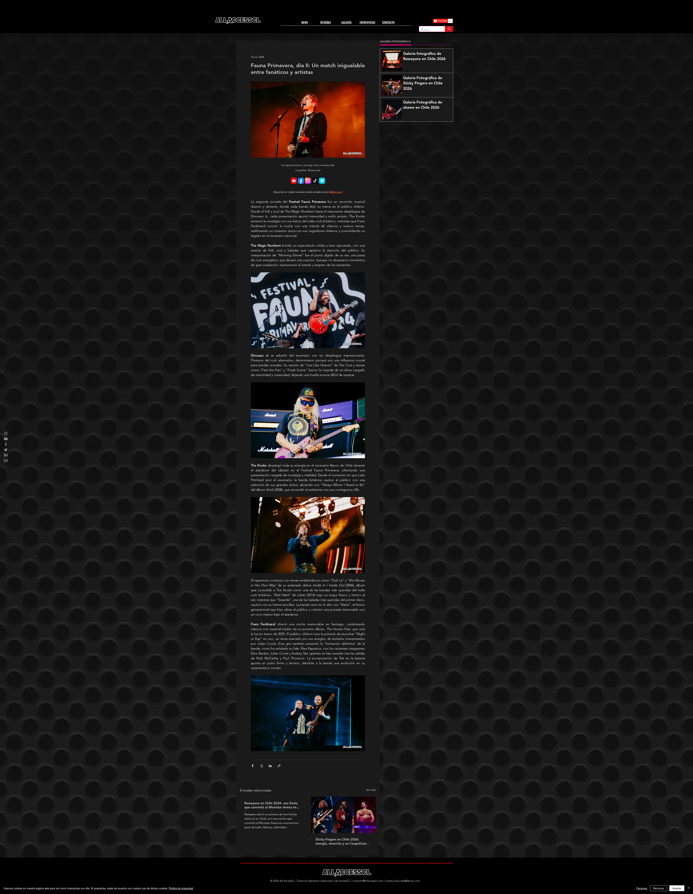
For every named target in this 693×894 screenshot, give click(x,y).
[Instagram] (6, 433)
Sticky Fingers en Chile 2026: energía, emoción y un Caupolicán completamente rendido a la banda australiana (342, 841)
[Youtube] (6, 439)
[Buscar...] (449, 29)
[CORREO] (6, 460)
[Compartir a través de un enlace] (279, 765)
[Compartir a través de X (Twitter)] (261, 765)
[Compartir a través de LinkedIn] (270, 765)
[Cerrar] (689, 888)
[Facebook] (6, 444)
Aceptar (676, 888)
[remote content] (307, 181)
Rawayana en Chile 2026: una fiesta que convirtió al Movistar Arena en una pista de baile (271, 805)
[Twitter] (6, 450)
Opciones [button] (641, 888)
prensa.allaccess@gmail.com (403, 880)
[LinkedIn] (6, 455)
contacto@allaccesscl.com (367, 880)
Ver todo (371, 789)
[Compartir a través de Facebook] (252, 765)
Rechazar (658, 888)
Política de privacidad (181, 888)
